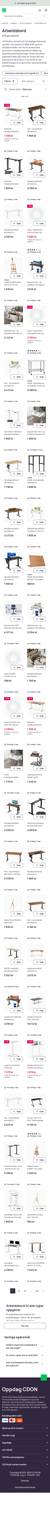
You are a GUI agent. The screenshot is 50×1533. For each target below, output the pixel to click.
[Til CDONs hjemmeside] (4, 10)
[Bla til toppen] (44, 1377)
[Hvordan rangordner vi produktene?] (5, 89)
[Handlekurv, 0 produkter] (40, 10)
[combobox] (25, 16)
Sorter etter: (15, 89)
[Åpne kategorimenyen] (46, 10)
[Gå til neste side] (43, 1290)
